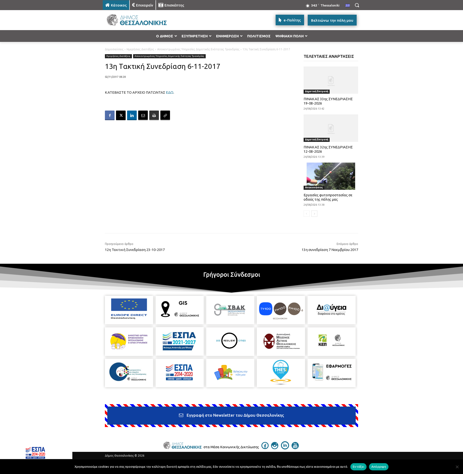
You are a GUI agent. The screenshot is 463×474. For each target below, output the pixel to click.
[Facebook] (110, 115)
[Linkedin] (132, 115)
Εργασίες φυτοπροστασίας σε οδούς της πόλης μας (328, 197)
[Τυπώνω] (154, 115)
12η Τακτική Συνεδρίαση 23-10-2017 (135, 250)
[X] (121, 115)
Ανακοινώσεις (314, 187)
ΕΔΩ (169, 92)
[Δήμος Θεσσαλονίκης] (141, 20)
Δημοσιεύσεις (114, 49)
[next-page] (314, 214)
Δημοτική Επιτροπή (316, 91)
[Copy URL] (165, 115)
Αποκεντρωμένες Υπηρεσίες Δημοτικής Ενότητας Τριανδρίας (198, 49)
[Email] (143, 115)
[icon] (265, 448)
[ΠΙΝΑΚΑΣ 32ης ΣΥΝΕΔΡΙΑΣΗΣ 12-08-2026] (331, 128)
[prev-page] (307, 214)
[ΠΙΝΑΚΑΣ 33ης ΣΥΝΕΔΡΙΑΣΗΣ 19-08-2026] (331, 80)
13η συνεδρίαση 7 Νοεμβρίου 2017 (330, 250)
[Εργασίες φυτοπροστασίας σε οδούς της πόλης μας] (331, 176)
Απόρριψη (378, 466)
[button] (357, 5)
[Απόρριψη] (457, 466)
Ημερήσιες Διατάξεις (140, 49)
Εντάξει (358, 466)
